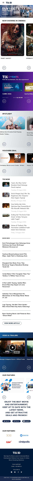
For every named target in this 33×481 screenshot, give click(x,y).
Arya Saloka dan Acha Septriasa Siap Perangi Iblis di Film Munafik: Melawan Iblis (20, 206)
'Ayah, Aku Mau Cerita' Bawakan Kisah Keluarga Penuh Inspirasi (19, 185)
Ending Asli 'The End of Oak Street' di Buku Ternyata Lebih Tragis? (20, 217)
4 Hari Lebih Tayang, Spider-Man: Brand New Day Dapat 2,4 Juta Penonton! (14, 284)
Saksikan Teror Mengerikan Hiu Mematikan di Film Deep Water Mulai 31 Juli (15, 295)
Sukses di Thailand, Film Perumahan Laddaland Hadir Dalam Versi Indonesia (20, 228)
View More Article (12, 323)
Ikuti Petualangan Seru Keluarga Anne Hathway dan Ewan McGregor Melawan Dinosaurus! (16, 245)
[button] (4, 68)
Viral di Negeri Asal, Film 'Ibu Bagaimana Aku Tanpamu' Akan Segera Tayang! (20, 196)
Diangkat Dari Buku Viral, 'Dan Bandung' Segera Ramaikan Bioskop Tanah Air (15, 265)
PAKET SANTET (6, 58)
